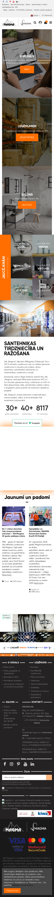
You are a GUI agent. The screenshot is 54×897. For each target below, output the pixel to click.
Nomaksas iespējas (13, 680)
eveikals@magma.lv (31, 732)
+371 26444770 (28, 716)
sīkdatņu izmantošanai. (23, 885)
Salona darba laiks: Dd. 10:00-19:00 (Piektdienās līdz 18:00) (11, 715)
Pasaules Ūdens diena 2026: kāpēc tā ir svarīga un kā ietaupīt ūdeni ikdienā (13, 532)
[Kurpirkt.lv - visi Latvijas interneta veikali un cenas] (26, 800)
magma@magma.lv (35, 738)
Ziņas (6, 576)
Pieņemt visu (12, 890)
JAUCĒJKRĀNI (5, 267)
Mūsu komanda (38, 677)
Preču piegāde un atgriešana (12, 672)
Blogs (5, 10)
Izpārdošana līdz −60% (10, 7)
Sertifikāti (35, 687)
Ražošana (5, 4)
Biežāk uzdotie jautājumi (43, 10)
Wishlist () (48, 15)
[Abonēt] (49, 777)
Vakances (35, 680)
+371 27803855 (31, 720)
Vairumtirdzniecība (17, 4)
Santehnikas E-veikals (39, 4)
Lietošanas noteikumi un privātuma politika (14, 685)
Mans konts (9, 667)
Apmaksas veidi (11, 677)
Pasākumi (35, 605)
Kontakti (12, 10)
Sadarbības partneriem (36, 695)
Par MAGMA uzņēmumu (24, 10)
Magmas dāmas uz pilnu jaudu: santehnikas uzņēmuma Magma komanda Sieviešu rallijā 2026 (38, 535)
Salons (28, 4)
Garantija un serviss (40, 691)
